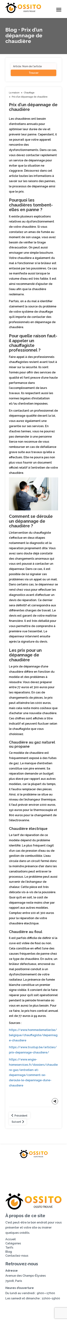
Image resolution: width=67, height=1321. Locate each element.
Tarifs (26, 1172)
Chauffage (29, 92)
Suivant (17, 1121)
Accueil (22, 1165)
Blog (41, 1172)
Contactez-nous (33, 1178)
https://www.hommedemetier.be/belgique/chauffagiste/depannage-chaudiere (33, 1035)
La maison (14, 92)
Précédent (20, 1115)
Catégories (42, 1165)
